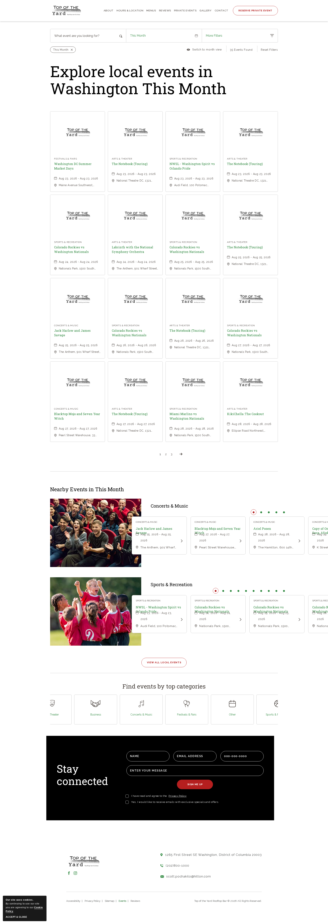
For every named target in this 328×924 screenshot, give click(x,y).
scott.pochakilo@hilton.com (188, 876)
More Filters (214, 35)
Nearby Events (87, 489)
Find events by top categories (164, 686)
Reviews (135, 901)
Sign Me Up (196, 786)
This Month (138, 35)
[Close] (71, 50)
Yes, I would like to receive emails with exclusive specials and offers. (175, 802)
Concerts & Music (169, 506)
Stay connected (82, 775)
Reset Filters (269, 49)
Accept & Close (16, 917)
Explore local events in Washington (138, 80)
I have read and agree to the (149, 795)
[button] (164, 662)
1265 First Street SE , (213, 855)
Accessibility (73, 901)
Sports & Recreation (171, 584)
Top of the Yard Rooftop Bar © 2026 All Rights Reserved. (228, 901)
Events (122, 901)
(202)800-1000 (177, 865)
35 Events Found (241, 49)
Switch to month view (204, 50)
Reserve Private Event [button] (255, 10)
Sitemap (109, 901)
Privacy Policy (178, 795)
